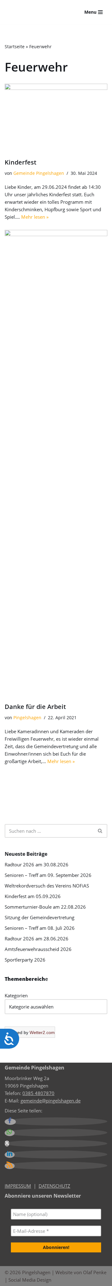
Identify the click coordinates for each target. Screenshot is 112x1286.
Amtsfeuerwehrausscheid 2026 (38, 949)
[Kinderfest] (56, 118)
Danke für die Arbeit (35, 706)
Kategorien (16, 995)
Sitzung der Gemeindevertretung (39, 917)
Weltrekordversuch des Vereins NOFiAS (47, 886)
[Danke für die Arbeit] (56, 463)
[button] (10, 1122)
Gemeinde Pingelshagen (38, 173)
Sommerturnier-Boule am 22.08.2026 (45, 907)
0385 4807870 (38, 1093)
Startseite (15, 46)
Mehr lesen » (35, 217)
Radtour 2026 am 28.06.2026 (36, 938)
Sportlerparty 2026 (25, 960)
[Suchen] (100, 831)
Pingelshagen (27, 717)
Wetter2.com (42, 1032)
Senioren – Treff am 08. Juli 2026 (40, 928)
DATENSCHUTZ (54, 1186)
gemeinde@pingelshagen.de (51, 1100)
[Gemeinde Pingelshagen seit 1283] (34, 12)
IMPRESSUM (18, 1186)
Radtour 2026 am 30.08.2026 (36, 864)
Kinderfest (20, 162)
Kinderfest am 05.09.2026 (33, 896)
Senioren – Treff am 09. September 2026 (48, 875)
